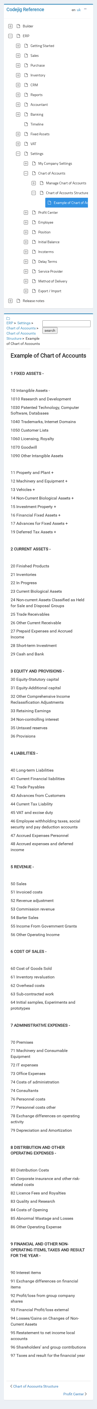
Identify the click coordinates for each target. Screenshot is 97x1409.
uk (79, 10)
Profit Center (48, 212)
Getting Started (42, 45)
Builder (28, 25)
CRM (34, 84)
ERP (26, 35)
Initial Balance (48, 241)
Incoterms (46, 251)
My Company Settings (55, 163)
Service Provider (50, 271)
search (49, 330)
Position (44, 231)
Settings (37, 153)
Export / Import (49, 290)
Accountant (39, 104)
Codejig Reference (25, 9)
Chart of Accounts (51, 173)
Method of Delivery (52, 281)
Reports (37, 94)
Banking (37, 114)
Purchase (38, 65)
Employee (45, 222)
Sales (35, 55)
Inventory (38, 75)
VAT (33, 143)
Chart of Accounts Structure (67, 192)
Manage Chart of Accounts (66, 182)
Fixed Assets (40, 133)
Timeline (37, 124)
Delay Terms (47, 261)
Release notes (33, 300)
